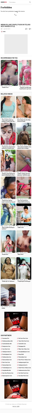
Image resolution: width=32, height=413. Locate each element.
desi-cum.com (6, 362)
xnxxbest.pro (5, 338)
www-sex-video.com (24, 349)
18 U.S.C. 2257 (16, 406)
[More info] (14, 117)
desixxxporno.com (7, 375)
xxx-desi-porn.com (23, 375)
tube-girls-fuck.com (24, 341)
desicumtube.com (7, 359)
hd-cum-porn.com (23, 338)
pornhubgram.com (7, 354)
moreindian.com (23, 357)
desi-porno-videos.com (25, 359)
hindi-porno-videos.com (25, 367)
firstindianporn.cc (7, 367)
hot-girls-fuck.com (23, 373)
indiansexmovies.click (24, 370)
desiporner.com (6, 346)
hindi (4, 31)
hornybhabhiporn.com (24, 351)
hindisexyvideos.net (7, 341)
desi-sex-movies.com (7, 373)
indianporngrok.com (24, 362)
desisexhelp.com (6, 365)
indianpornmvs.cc (23, 365)
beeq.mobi (21, 354)
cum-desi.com (6, 349)
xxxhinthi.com (22, 343)
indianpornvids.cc (6, 351)
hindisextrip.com (6, 357)
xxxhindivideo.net (7, 343)
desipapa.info (22, 346)
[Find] (30, 2)
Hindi (4, 2)
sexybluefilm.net (6, 370)
